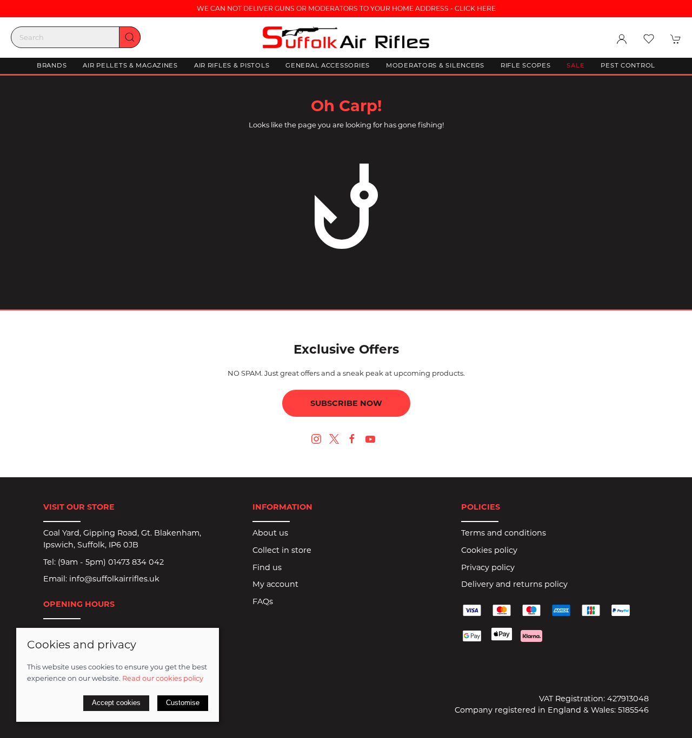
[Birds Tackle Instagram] (316, 439)
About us (270, 533)
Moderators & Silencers (435, 65)
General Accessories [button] (327, 65)
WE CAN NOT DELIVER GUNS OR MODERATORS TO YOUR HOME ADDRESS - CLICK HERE (346, 8)
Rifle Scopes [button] (526, 65)
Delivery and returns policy (514, 584)
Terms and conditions (503, 533)
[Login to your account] (621, 39)
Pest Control (628, 65)
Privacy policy (488, 567)
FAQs (262, 601)
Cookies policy (489, 550)
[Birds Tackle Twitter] (334, 438)
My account (275, 584)
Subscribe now (346, 403)
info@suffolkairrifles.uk (114, 579)
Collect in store (281, 550)
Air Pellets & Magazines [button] (130, 65)
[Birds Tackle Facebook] (352, 439)
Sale (575, 65)
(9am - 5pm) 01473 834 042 (111, 562)
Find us (267, 567)
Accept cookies (116, 703)
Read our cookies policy (162, 678)
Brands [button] (51, 65)
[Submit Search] (130, 37)
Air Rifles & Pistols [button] (231, 65)
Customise (182, 703)
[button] (648, 39)
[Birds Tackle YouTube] (370, 439)
